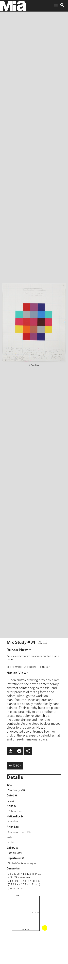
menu (55, 5)
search (62, 5)
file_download (10, 750)
